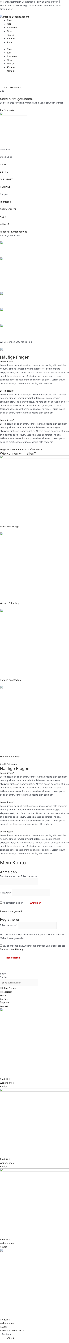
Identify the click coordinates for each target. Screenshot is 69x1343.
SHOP (3, 164)
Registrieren (13, 957)
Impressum (5, 201)
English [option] (10, 1338)
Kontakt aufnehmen (10, 756)
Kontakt (10, 42)
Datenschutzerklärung (11, 949)
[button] (34, 361)
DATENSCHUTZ (8, 209)
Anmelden (35, 903)
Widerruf (4, 224)
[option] (38, 1338)
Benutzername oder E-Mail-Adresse (19, 876)
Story (9, 31)
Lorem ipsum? (7, 361)
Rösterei (11, 38)
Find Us (10, 35)
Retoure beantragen (10, 680)
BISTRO (4, 172)
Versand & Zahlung (9, 603)
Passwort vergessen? (11, 911)
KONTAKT (5, 186)
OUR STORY (6, 179)
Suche (3, 973)
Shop (9, 20)
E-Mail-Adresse (8, 925)
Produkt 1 (5, 1079)
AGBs (3, 216)
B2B (9, 24)
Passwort (5, 893)
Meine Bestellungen (10, 526)
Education (12, 27)
